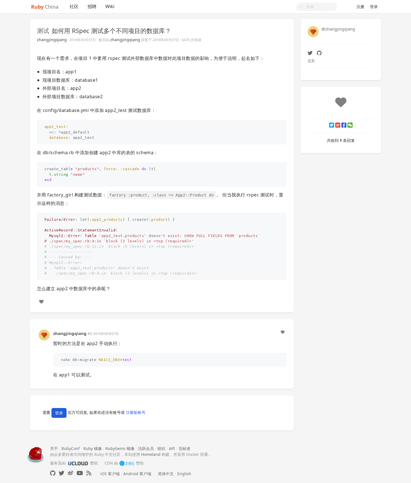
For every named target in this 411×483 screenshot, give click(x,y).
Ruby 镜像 (92, 448)
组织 (161, 448)
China (44, 6)
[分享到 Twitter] (331, 125)
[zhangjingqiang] (44, 334)
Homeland (150, 454)
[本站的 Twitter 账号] (61, 473)
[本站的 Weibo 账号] (70, 473)
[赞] (41, 301)
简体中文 (166, 473)
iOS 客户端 (110, 473)
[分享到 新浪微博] (337, 125)
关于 (54, 448)
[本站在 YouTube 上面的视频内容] (80, 473)
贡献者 (184, 448)
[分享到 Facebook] (343, 125)
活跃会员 (146, 448)
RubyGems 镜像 (119, 448)
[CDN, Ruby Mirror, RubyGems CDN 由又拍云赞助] (127, 463)
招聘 (92, 6)
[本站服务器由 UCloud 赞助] (78, 463)
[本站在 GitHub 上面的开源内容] (52, 473)
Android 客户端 (137, 473)
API (172, 448)
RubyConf (71, 448)
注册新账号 (135, 412)
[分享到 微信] (350, 125)
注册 (360, 6)
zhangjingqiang (52, 39)
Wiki (109, 6)
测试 (43, 30)
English (184, 473)
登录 (374, 6)
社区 (74, 6)
